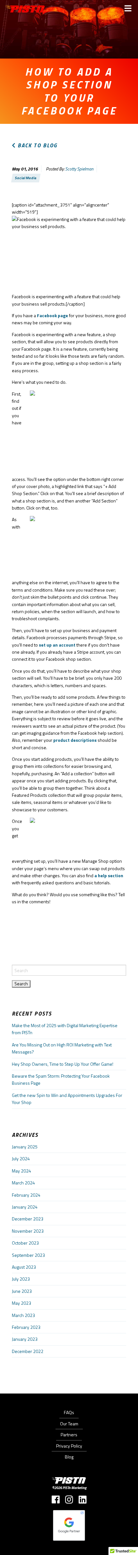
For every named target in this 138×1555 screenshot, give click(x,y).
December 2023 (27, 1218)
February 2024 (26, 1195)
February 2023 (26, 1327)
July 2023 (21, 1278)
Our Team (69, 1423)
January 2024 (25, 1206)
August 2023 (24, 1267)
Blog (69, 1456)
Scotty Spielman (79, 168)
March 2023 (23, 1315)
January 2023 (25, 1339)
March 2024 (23, 1182)
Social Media (25, 177)
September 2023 (28, 1255)
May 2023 (21, 1303)
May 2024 (21, 1170)
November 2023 (28, 1231)
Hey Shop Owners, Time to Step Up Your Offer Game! (62, 1064)
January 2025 (25, 1146)
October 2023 (25, 1242)
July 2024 (21, 1158)
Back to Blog (36, 145)
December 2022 (27, 1351)
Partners (69, 1434)
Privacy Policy (69, 1445)
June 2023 (22, 1291)
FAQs (69, 1412)
